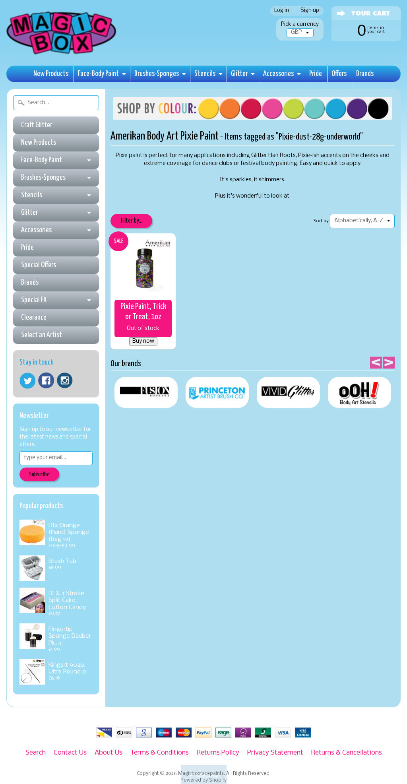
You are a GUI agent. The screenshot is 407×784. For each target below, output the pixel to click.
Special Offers (38, 265)
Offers (339, 74)
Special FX (34, 300)
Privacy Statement (275, 753)
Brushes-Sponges (156, 74)
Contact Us (70, 753)
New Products (50, 74)
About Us (108, 753)
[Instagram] (65, 380)
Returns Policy (218, 753)
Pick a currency (300, 24)
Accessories (278, 74)
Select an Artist (41, 335)
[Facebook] (46, 380)
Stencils (204, 74)
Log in (281, 11)
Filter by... (131, 221)
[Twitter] (27, 381)
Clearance (34, 317)
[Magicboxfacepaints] (62, 54)
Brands (365, 74)
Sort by (321, 221)
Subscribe (39, 474)
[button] (204, 774)
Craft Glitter (36, 125)
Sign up (309, 11)
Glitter (239, 74)
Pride (315, 74)
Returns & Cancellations (346, 753)
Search (35, 753)
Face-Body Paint (98, 74)
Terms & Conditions (159, 753)
